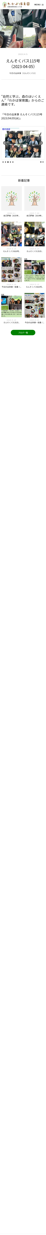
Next (41, 143)
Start (41, 162)
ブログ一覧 (23, 332)
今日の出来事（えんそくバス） (23, 73)
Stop (43, 162)
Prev (5, 143)
